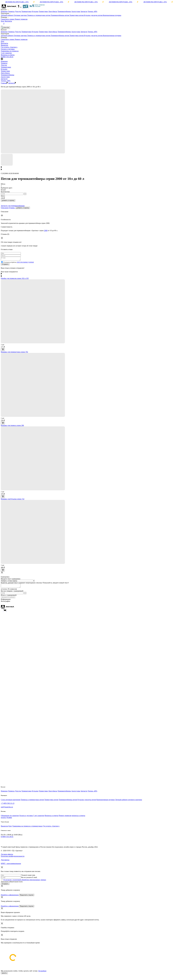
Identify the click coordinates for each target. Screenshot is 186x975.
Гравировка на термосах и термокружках (27, 826)
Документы (5, 860)
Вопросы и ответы (51, 815)
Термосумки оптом (77, 15)
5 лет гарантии (38, 815)
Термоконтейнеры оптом (60, 15)
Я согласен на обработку (18, 262)
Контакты (8, 21)
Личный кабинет (7, 15)
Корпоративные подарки (112, 15)
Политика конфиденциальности (12, 856)
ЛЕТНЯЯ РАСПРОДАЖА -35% (17, 2)
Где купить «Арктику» (51, 826)
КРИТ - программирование (11, 863)
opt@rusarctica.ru (7, 807)
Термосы (11, 11)
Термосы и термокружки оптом (39, 15)
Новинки (4, 11)
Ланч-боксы (52, 11)
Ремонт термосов (21, 19)
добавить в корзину (8, 200)
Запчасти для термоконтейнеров (13, 206)
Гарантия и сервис (8, 19)
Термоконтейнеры (64, 11)
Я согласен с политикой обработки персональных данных (24, 880)
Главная (4, 83)
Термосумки (43, 11)
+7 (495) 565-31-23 (7, 803)
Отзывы (12, 208)
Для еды (18, 11)
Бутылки (35, 11)
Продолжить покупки (26, 895)
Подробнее (42, 971)
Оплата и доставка (26, 815)
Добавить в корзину (8, 597)
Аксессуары (75, 11)
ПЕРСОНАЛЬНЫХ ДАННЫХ (25, 262)
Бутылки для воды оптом (93, 15)
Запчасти (84, 11)
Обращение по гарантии (10, 815)
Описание (5, 208)
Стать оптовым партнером (10, 800)
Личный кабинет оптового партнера (128, 800)
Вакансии (4, 826)
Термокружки (26, 11)
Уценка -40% (92, 11)
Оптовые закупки (20, 15)
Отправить (5, 264)
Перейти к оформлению (10, 895)
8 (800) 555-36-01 (7, 57)
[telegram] (2, 841)
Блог (2, 21)
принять (4, 973)
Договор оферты (7, 854)
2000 (45, 230)
